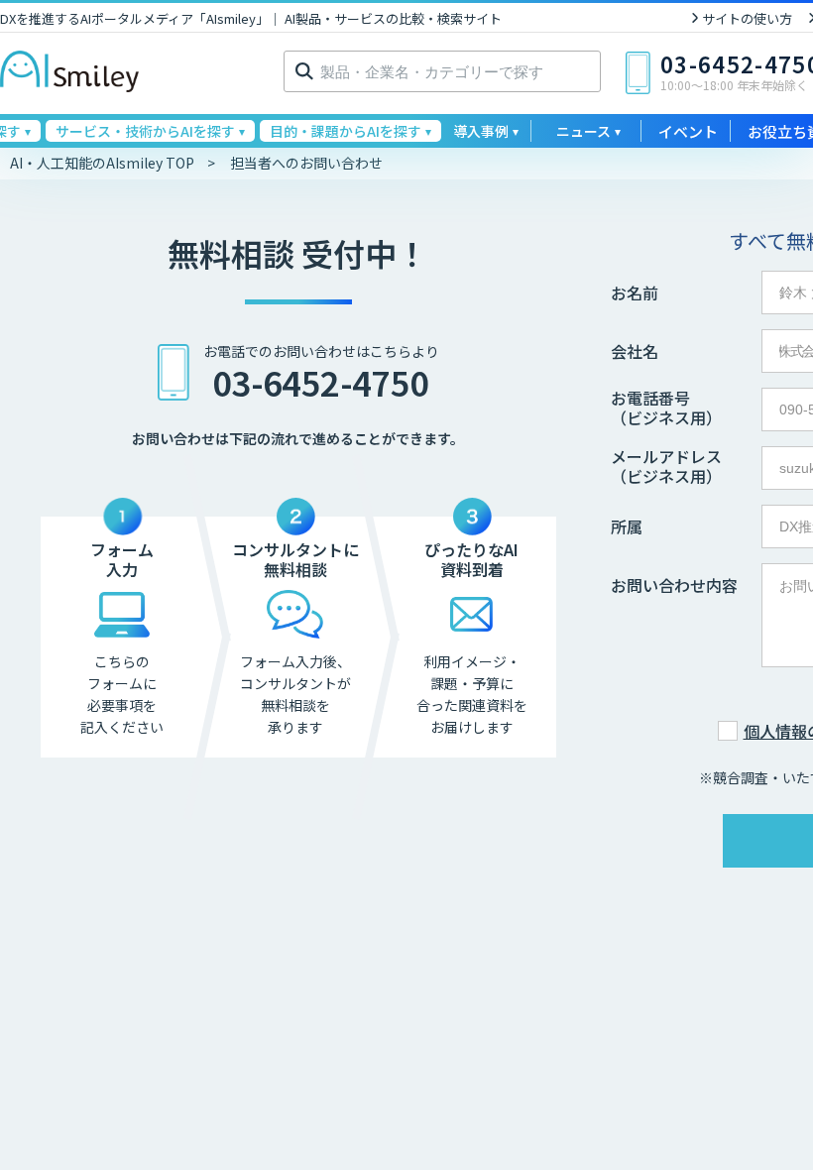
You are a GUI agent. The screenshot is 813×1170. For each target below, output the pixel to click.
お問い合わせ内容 (674, 585)
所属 (626, 526)
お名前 (634, 292)
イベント (688, 131)
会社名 (634, 351)
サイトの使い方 (747, 18)
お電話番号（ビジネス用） (666, 407)
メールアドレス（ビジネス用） (666, 466)
